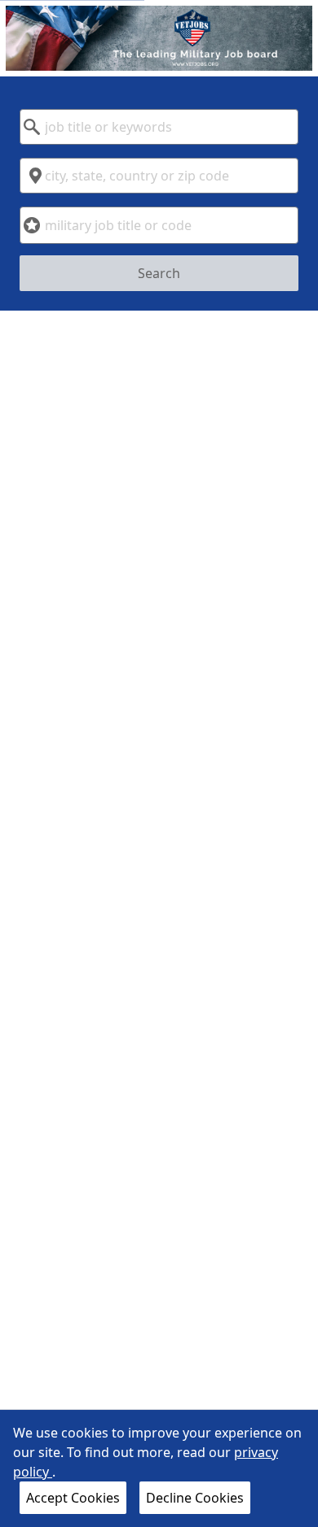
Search (159, 273)
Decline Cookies (195, 1498)
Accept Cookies (73, 1498)
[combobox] (159, 127)
